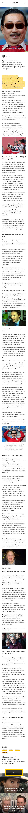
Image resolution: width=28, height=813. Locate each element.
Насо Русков (9, 56)
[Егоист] (14, 2)
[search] (25, 2)
